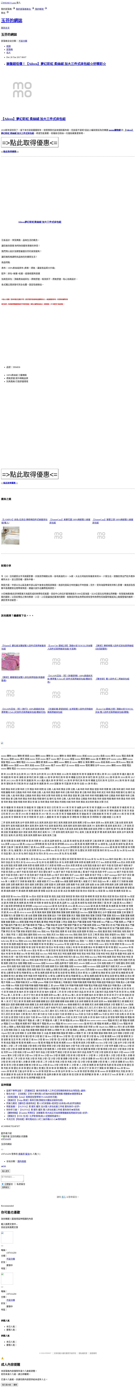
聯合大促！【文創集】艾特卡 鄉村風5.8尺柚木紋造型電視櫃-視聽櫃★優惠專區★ (44, 1094)
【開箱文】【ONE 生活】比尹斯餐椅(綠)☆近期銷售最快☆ (33, 1116)
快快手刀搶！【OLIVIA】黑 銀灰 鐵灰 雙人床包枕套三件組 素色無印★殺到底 (43, 1110)
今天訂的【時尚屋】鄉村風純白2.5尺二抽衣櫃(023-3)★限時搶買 (36, 1119)
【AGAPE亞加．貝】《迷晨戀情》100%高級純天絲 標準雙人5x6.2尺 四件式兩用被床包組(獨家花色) (70, 679)
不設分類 (23, 41)
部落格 (9, 49)
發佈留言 (5, 1187)
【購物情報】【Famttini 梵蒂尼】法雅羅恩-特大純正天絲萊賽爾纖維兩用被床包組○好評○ (47, 1113)
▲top (3, 1166)
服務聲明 (93, 1353)
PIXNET (48, 1353)
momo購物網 (115, 130)
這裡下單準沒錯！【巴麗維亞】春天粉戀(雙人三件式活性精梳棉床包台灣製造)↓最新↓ (46, 1091)
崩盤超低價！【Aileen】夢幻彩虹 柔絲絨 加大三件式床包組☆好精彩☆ (56, 64)
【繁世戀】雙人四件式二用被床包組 (112, 679)
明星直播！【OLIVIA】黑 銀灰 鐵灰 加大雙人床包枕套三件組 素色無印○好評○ (43, 1106)
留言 (27, 1154)
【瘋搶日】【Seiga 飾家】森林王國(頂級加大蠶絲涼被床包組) (34, 1100)
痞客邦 (21, 1154)
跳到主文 (5, 28)
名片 (8, 53)
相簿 (8, 46)
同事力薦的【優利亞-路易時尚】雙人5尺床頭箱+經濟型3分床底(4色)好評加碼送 (43, 1103)
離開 (15, 1385)
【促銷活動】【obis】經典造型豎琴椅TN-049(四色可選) (31, 1097)
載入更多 (5, 1171)
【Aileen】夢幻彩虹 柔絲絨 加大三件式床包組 (33, 119)
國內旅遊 (22, 1161)
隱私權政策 (83, 1353)
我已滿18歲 (6, 1385)
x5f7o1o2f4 (6, 1139)
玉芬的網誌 (11, 20)
